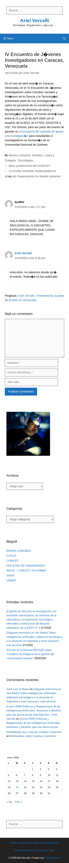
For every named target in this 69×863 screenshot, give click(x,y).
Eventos (37, 155)
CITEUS (11, 555)
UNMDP (11, 580)
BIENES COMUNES (18, 550)
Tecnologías (25, 160)
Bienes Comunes (20, 155)
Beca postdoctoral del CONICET (29, 165)
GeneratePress (52, 857)
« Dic (9, 801)
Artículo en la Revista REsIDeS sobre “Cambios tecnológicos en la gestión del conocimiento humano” (30, 654)
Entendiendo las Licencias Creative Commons (34, 732)
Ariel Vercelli (34, 20)
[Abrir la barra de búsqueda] (64, 38)
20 (17, 787)
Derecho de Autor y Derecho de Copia (34, 850)
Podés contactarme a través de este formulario (34, 842)
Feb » (18, 801)
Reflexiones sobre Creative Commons (33, 736)
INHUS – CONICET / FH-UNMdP (26, 570)
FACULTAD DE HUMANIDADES (25, 565)
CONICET (12, 560)
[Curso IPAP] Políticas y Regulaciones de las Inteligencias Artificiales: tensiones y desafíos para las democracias (33, 723)
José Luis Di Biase (17, 689)
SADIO (10, 575)
